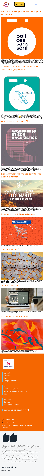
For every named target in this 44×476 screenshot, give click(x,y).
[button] (36, 4)
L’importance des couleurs (14, 316)
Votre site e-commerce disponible (18, 214)
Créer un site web (10, 249)
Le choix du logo (9, 285)
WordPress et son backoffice (15, 121)
